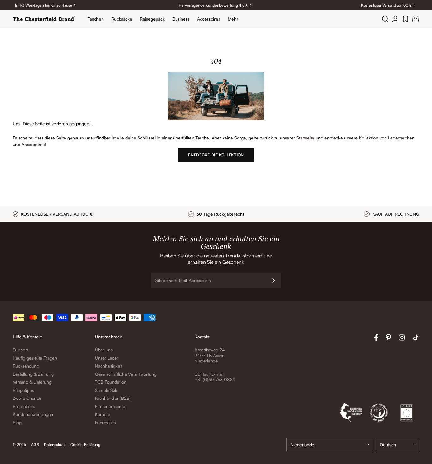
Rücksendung (26, 365)
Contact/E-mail (209, 374)
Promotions (24, 406)
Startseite (305, 137)
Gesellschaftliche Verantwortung (126, 374)
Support (20, 349)
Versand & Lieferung (32, 382)
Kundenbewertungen (33, 414)
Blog (17, 422)
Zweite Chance (27, 398)
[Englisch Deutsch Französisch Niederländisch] (397, 444)
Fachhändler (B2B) (113, 398)
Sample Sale (106, 390)
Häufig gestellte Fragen (35, 358)
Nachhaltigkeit (108, 365)
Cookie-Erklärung (85, 444)
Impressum (105, 422)
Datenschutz (54, 444)
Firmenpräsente (110, 406)
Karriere (102, 414)
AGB (35, 444)
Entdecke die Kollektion (216, 154)
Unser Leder (106, 358)
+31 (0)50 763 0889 (214, 379)
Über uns (104, 349)
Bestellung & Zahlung (33, 374)
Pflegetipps (23, 390)
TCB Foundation (111, 382)
